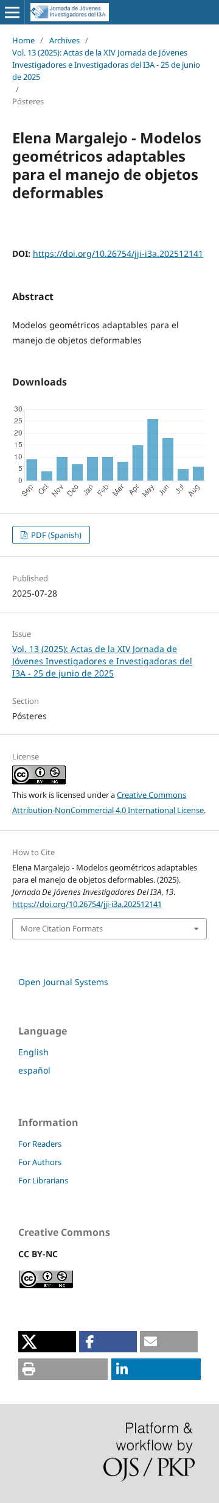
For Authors (39, 1162)
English (33, 1052)
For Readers (39, 1143)
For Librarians (43, 1180)
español (34, 1070)
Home (23, 40)
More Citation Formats (62, 928)
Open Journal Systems (63, 982)
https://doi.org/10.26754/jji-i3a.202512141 (118, 253)
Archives (64, 40)
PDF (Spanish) (55, 534)
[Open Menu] (12, 12)
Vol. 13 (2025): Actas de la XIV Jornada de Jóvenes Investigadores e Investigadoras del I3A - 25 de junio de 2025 (106, 64)
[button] (47, 1341)
